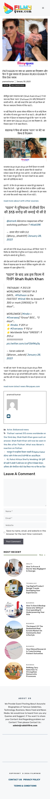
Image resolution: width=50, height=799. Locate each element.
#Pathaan (21, 295)
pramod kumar (8, 82)
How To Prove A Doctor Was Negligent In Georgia (36, 569)
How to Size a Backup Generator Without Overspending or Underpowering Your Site (35, 610)
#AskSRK (35, 224)
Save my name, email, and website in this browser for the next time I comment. (26, 532)
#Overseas (13, 317)
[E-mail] (8, 417)
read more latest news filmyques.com (22, 386)
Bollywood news (17, 85)
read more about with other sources (21, 201)
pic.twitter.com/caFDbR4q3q (23, 343)
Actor (6, 85)
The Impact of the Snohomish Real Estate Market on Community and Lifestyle (34, 630)
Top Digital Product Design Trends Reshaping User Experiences (35, 589)
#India (26, 313)
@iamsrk (12, 221)
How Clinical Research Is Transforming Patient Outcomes (36, 651)
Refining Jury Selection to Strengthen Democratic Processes (32, 671)
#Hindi (21, 298)
